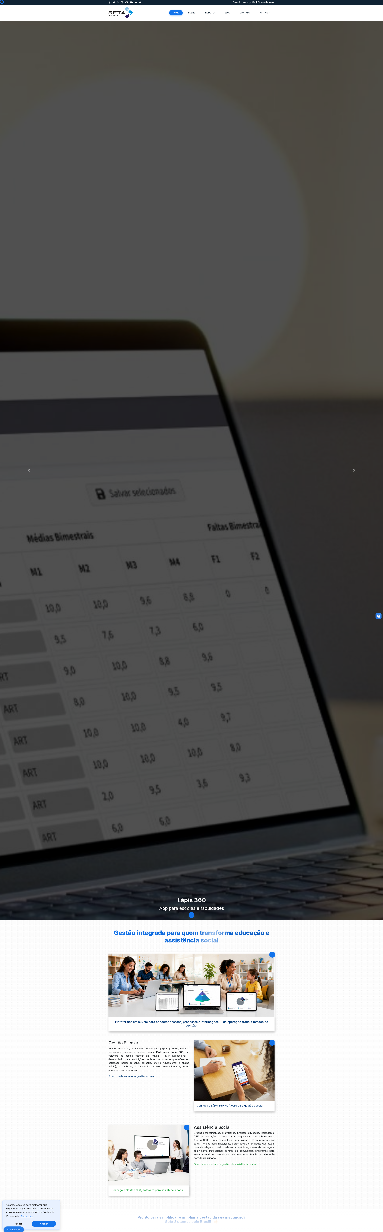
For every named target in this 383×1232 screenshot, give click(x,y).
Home (176, 12)
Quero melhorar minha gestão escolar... (132, 1076)
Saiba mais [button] (27, 1216)
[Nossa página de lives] (131, 2)
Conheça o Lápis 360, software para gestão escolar (230, 1105)
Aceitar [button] (44, 1223)
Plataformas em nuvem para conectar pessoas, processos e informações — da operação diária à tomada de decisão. (191, 1023)
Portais (263, 12)
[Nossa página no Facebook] (109, 2)
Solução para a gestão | (245, 2)
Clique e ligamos (265, 2)
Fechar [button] (18, 1223)
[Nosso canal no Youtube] (126, 2)
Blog (228, 12)
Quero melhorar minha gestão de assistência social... (226, 1164)
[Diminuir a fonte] (136, 2)
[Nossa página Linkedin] (118, 2)
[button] (28, 470)
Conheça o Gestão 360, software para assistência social (147, 1190)
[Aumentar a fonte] (140, 2)
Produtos (210, 12)
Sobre (191, 12)
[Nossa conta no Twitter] (114, 2)
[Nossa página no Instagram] (122, 2)
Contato (245, 12)
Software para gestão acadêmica (191, 908)
